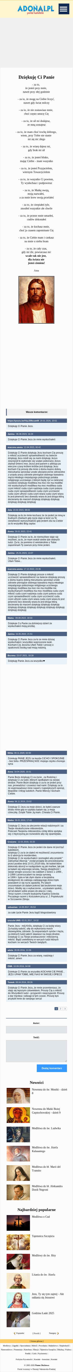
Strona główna (36, 1341)
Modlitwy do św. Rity (44, 1255)
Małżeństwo (53, 1346)
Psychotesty (42, 1353)
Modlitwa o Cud (41, 1216)
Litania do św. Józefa (43, 1274)
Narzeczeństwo (6, 1350)
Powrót (36, 1333)
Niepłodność (64, 1346)
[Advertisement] (37, 42)
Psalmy (68, 1350)
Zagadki (15, 1346)
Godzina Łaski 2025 (43, 1313)
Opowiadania (25, 1346)
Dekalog (60, 1350)
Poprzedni (20, 1333)
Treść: (36, 1037)
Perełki (28, 1353)
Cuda (34, 1353)
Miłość (34, 1346)
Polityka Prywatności (24, 1359)
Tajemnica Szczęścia (43, 1236)
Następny (52, 1333)
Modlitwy (7, 1346)
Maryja (36, 1350)
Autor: (36, 1023)
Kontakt (54, 1359)
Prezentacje (18, 1350)
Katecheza (28, 1350)
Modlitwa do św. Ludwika (46, 1128)
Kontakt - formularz (41, 1359)
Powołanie (43, 1346)
